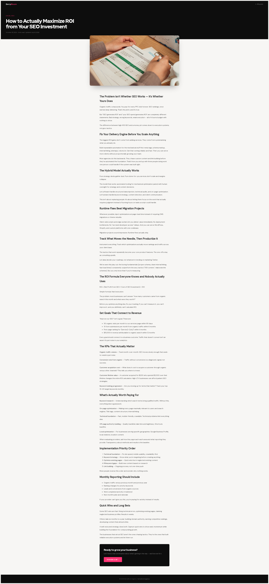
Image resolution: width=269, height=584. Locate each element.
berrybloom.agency (144, 579)
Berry (11, 4)
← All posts (259, 4)
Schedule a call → (113, 560)
